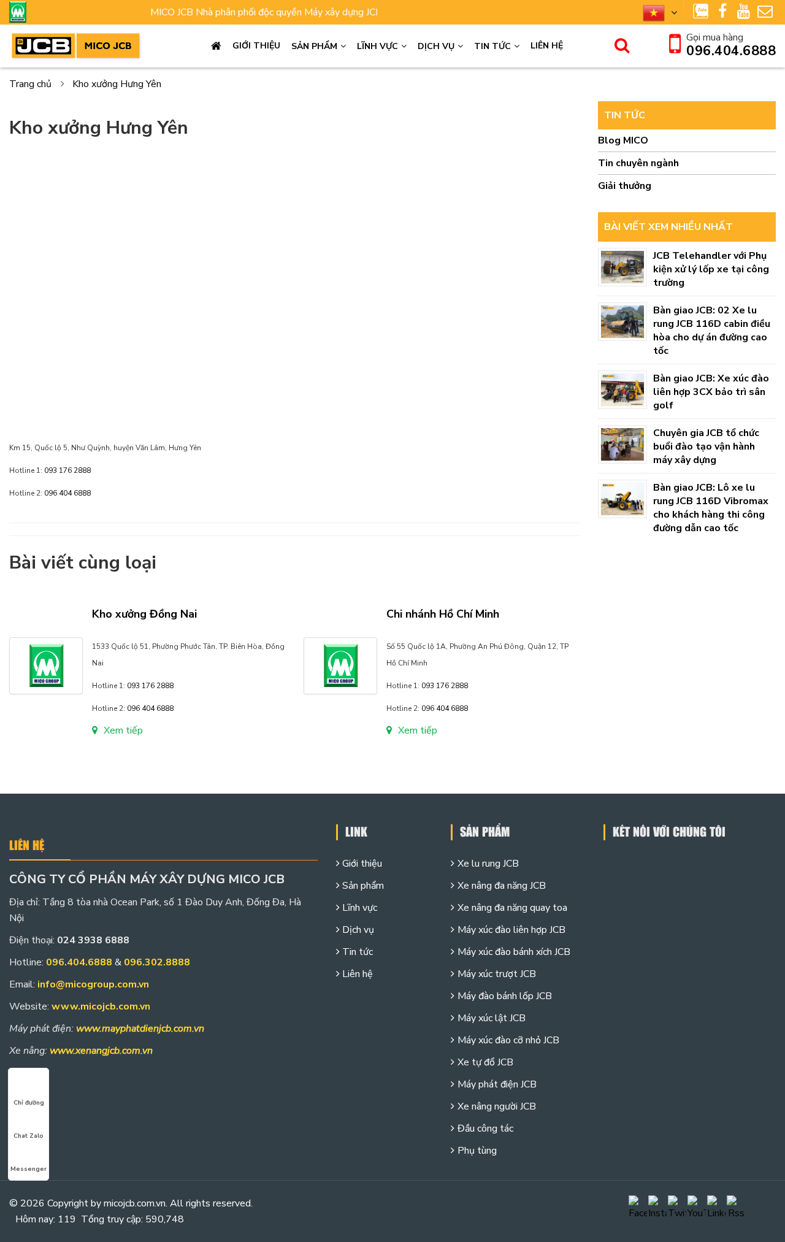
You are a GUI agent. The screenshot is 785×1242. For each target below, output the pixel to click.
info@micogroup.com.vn (93, 984)
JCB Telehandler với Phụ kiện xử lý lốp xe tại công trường (711, 269)
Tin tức (492, 46)
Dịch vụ (436, 46)
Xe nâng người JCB (497, 1106)
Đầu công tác (485, 1128)
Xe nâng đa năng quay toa (512, 907)
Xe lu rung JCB (488, 863)
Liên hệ (546, 46)
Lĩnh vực (377, 46)
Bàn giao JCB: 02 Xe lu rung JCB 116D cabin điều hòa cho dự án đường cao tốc (711, 331)
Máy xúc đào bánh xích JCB (514, 952)
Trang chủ (216, 46)
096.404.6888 (731, 51)
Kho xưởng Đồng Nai (144, 614)
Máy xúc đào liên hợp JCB (511, 930)
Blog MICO (623, 140)
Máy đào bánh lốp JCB (505, 996)
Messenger (28, 1169)
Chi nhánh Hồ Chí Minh (442, 614)
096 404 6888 (67, 493)
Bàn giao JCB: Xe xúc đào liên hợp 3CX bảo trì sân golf (711, 392)
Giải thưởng (624, 186)
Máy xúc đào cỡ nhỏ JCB (508, 1040)
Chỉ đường (28, 1102)
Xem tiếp (123, 730)
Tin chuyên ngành (638, 163)
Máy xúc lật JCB (492, 1018)
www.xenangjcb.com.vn (101, 1050)
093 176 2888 (67, 470)
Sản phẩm (314, 46)
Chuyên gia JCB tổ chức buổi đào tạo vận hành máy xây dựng (706, 446)
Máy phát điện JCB (497, 1084)
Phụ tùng (477, 1150)
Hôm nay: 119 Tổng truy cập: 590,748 (99, 1219)
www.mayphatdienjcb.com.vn (140, 1028)
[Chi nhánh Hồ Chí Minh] (340, 665)
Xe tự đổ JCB (485, 1062)
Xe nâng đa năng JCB (502, 885)
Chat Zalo (28, 1136)
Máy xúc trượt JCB (497, 974)
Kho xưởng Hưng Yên (116, 84)
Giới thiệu (256, 46)
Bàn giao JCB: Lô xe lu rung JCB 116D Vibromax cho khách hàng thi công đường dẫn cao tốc (710, 508)
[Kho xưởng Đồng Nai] (46, 665)
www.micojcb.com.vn (101, 1006)
